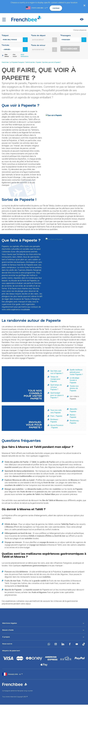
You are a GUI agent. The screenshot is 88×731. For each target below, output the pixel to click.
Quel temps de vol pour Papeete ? (56, 387)
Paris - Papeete (56, 416)
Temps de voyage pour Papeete (55, 379)
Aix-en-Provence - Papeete (56, 426)
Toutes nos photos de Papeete (74, 388)
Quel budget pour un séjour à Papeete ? (56, 395)
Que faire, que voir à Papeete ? (56, 372)
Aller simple (15, 55)
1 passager (65, 40)
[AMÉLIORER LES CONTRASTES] (82, 19)
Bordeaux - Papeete (54, 420)
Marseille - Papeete (74, 410)
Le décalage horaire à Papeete (74, 380)
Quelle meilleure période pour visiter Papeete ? (76, 372)
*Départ (5, 35)
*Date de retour (38, 45)
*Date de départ (38, 35)
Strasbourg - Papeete (74, 421)
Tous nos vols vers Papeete (56, 411)
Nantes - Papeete (73, 416)
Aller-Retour (7, 55)
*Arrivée (5, 45)
